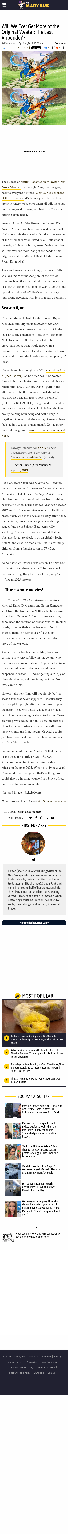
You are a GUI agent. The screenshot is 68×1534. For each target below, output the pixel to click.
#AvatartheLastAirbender (26, 457)
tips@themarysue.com (52, 801)
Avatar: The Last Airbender (29, 811)
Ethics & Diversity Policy (22, 1367)
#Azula (42, 448)
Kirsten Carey (10, 43)
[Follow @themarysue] (30, 819)
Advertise (46, 1356)
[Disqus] (34, 1292)
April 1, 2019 (19, 470)
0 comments (60, 43)
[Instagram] (42, 819)
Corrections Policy (46, 1367)
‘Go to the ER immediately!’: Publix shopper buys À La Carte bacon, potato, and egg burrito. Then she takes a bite (41, 1151)
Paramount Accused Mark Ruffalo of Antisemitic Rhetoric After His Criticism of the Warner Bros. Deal (42, 1109)
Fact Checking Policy (19, 1372)
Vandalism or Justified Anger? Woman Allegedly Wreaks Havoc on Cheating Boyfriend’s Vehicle (41, 1169)
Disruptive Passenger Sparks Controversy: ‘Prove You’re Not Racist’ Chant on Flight (38, 1187)
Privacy (57, 1356)
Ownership (39, 1372)
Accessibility (33, 1362)
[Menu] (4, 5)
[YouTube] (53, 819)
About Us (33, 1356)
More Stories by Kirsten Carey (34, 922)
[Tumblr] (47, 819)
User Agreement (50, 1362)
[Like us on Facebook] (36, 819)
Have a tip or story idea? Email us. (34, 1233)
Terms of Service (14, 1362)
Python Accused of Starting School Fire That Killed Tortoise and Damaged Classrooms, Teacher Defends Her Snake (37, 1039)
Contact (51, 1372)
